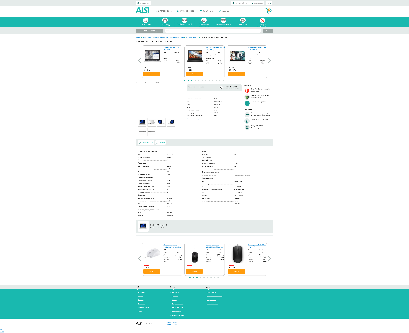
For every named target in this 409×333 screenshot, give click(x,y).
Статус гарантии (211, 300)
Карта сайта (141, 304)
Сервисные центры (212, 304)
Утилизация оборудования (214, 296)
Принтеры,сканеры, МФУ (165, 25)
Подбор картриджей (184, 24)
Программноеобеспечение (204, 25)
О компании (141, 292)
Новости (140, 296)
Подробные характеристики (195, 119)
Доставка (175, 296)
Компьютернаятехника (145, 25)
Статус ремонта (211, 292)
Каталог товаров (147, 37)
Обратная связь (176, 311)
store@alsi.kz (208, 11)
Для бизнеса (144, 3)
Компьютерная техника (161, 37)
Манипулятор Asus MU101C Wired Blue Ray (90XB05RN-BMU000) (214, 247)
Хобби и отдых (243, 24)
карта (2, 332)
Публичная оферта (143, 307)
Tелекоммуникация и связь (223, 25)
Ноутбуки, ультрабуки (192, 37)
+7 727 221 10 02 (164, 11)
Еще (1, 329)
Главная (138, 37)
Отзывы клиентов (177, 307)
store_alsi (225, 11)
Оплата (174, 300)
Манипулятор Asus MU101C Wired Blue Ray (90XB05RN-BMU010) (172, 247)
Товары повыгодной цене (262, 25)
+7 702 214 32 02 (187, 11)
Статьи (140, 311)
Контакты (140, 300)
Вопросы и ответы (177, 304)
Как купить (175, 292)
